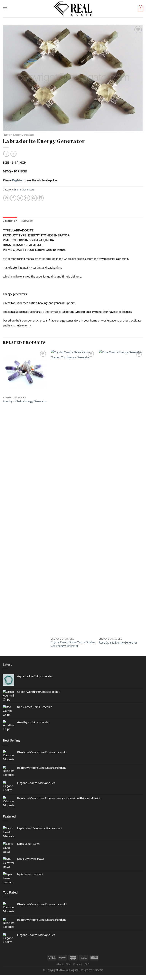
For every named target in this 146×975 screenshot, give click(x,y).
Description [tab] (10, 220)
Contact (77, 964)
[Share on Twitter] (20, 198)
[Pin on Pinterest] (34, 198)
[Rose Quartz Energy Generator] (121, 492)
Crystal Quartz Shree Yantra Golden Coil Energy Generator (73, 644)
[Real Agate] (73, 9)
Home (6, 134)
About (59, 964)
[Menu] (5, 8)
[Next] (143, 502)
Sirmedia (98, 970)
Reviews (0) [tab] (26, 220)
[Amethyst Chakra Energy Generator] (25, 372)
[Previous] (3, 502)
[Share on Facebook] (13, 198)
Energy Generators (23, 134)
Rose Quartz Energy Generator (118, 642)
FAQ (87, 964)
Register (17, 180)
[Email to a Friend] (27, 198)
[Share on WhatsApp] (6, 198)
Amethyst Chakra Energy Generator (25, 401)
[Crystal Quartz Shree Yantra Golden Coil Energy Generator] (73, 492)
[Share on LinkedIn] (40, 198)
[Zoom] (8, 126)
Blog (68, 964)
